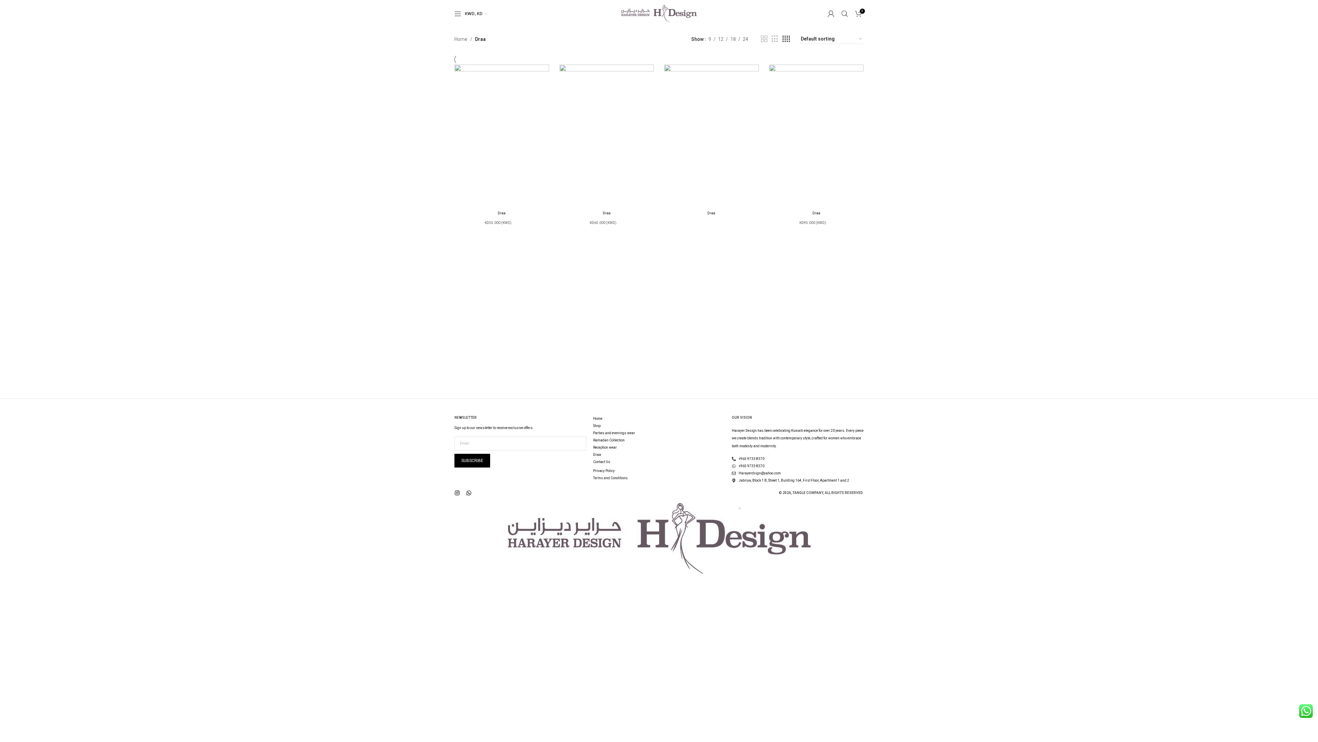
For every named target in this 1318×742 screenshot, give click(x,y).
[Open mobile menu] (458, 14)
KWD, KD (474, 13)
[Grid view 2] (764, 39)
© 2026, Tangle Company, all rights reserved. (821, 493)
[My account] (831, 14)
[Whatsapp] (469, 493)
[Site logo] (659, 13)
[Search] (845, 14)
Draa (502, 213)
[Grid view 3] (775, 39)
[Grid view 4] (786, 39)
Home (460, 39)
